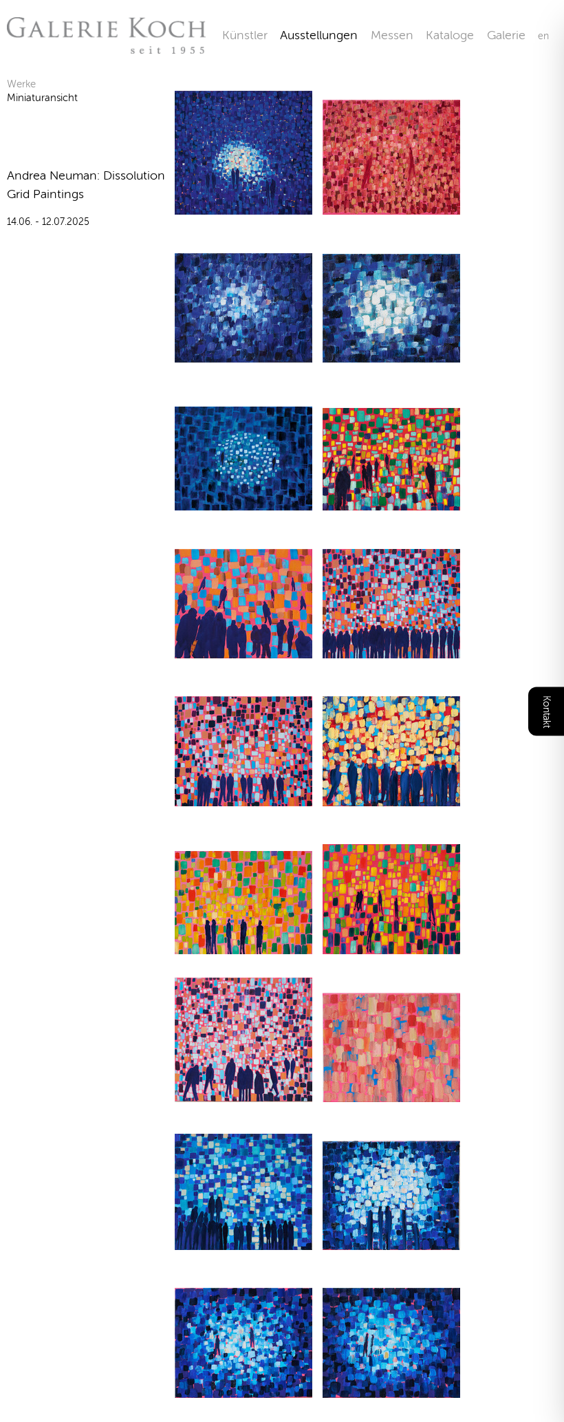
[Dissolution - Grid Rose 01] (243, 1093)
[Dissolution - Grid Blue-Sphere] (243, 501)
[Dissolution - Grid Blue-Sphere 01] (391, 353)
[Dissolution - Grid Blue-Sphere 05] (391, 1241)
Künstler (245, 35)
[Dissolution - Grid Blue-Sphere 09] (243, 1389)
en (543, 36)
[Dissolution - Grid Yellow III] (243, 945)
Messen (392, 35)
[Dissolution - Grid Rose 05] (391, 1093)
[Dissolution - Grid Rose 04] (243, 649)
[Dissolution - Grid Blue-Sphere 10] (391, 1389)
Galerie (512, 35)
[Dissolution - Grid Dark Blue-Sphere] (243, 206)
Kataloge (450, 35)
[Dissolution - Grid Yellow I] (391, 945)
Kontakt (546, 711)
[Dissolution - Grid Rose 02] (243, 797)
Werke (21, 84)
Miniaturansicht (42, 97)
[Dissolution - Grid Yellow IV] (391, 797)
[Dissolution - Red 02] (391, 206)
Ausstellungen (319, 35)
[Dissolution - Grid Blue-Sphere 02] (243, 353)
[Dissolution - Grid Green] (391, 501)
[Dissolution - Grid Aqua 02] (243, 1241)
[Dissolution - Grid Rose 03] (391, 649)
